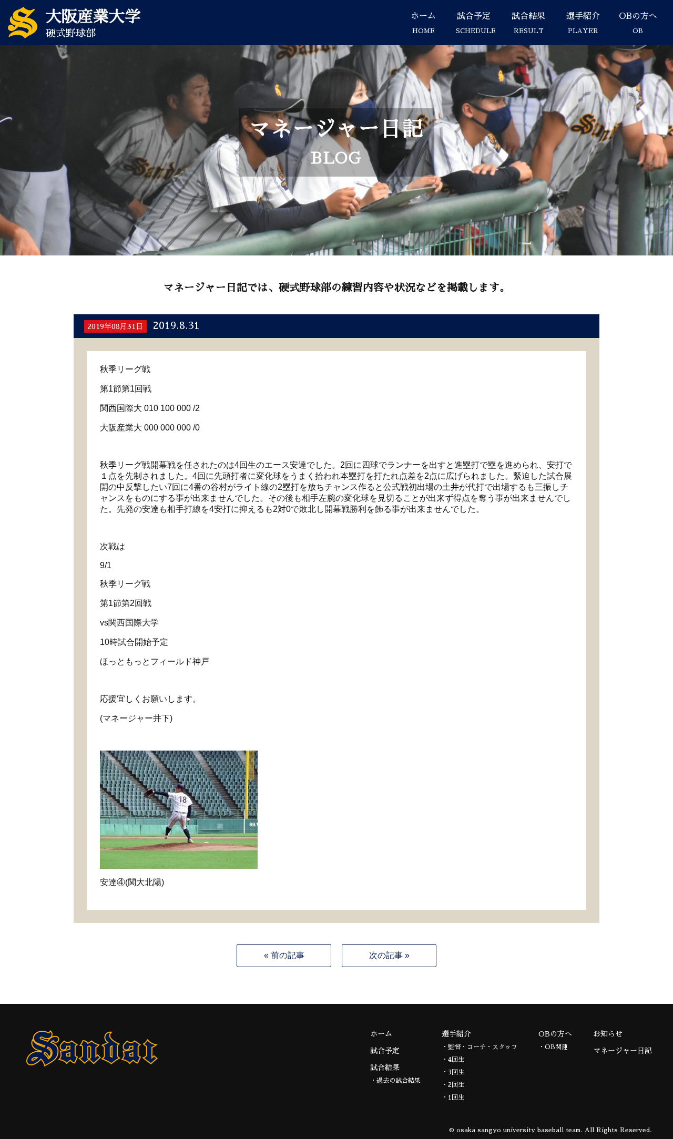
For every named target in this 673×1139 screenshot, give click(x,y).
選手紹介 (583, 23)
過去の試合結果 (398, 1081)
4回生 (456, 1059)
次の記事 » (389, 955)
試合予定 (476, 23)
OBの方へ (638, 23)
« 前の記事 (284, 955)
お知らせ (608, 1034)
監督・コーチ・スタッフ (482, 1047)
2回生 (456, 1085)
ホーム (423, 23)
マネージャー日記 (622, 1050)
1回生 (456, 1097)
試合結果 (528, 23)
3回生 (456, 1072)
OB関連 (556, 1047)
